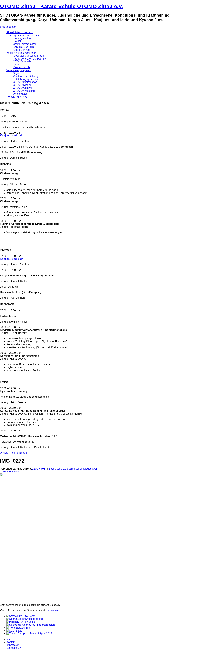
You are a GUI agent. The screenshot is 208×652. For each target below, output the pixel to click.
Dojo (16, 73)
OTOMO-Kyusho (22, 61)
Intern (9, 639)
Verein (18, 70)
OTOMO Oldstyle (23, 88)
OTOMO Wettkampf (24, 90)
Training (23, 35)
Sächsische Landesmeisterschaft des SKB (73, 468)
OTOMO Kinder (22, 85)
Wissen (21, 52)
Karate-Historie (21, 67)
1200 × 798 (38, 468)
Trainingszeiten (22, 38)
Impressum (12, 645)
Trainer (17, 41)
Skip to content (8, 26)
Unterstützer (20, 93)
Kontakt (16, 96)
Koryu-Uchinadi (22, 49)
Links (16, 64)
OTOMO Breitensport (25, 82)
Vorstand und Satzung (26, 76)
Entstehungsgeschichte (26, 79)
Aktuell (19, 32)
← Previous (6, 471)
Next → (18, 471)
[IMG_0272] (97, 602)
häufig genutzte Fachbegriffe (29, 58)
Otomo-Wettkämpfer (24, 44)
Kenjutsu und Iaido (24, 47)
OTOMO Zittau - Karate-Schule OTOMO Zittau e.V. (61, 6)
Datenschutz (13, 647)
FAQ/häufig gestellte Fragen (29, 55)
